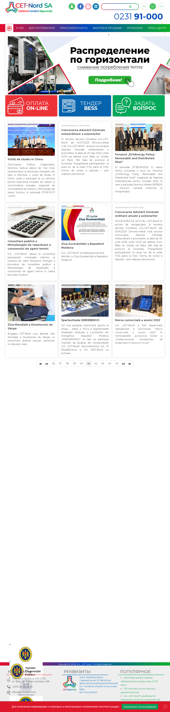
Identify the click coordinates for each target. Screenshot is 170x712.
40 (81, 363)
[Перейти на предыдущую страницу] (46, 364)
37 (60, 363)
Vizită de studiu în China (25, 159)
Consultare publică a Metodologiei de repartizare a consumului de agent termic (29, 245)
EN (161, 6)
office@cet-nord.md (24, 692)
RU (152, 6)
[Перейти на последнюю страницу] (130, 364)
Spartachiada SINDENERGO (80, 320)
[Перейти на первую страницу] (40, 364)
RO (144, 6)
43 (102, 363)
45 (116, 363)
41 (88, 363)
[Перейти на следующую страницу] (123, 364)
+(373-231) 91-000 (22, 686)
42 (95, 363)
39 (74, 363)
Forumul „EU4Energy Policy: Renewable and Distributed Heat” (135, 158)
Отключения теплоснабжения (140, 706)
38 (67, 363)
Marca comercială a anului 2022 (137, 320)
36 (53, 363)
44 (109, 363)
